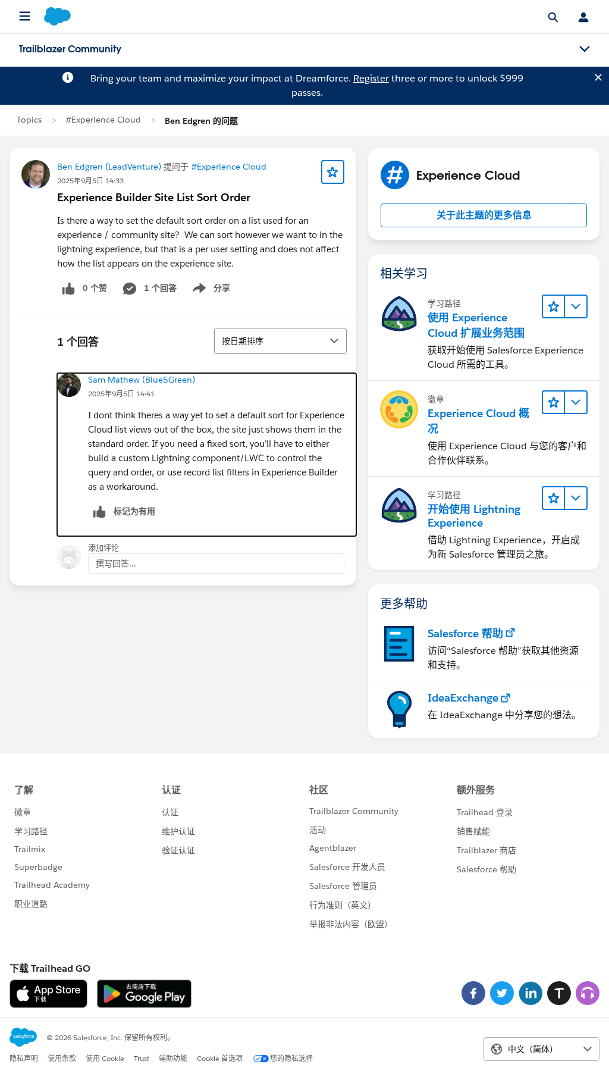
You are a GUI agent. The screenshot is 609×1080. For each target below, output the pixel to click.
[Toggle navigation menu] (584, 49)
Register (371, 78)
